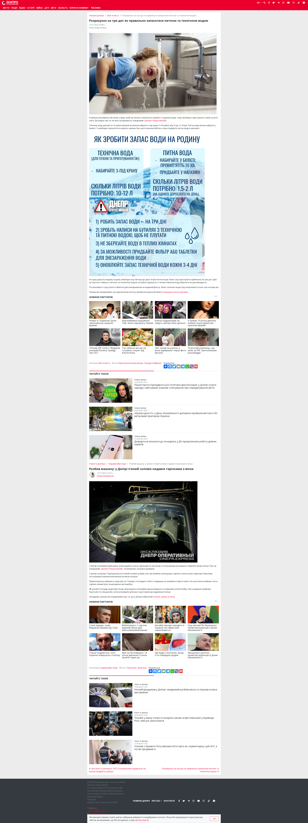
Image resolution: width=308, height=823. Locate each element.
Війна (39, 8)
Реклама (95, 8)
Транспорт (131, 667)
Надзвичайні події (117, 463)
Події (14, 8)
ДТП (47, 8)
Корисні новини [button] (79, 8)
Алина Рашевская (105, 476)
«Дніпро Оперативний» (112, 568)
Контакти (169, 801)
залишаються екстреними (175, 292)
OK (214, 818)
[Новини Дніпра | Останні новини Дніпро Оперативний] (10, 2)
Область (63, 8)
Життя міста (113, 15)
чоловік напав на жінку (164, 596)
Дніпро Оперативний (155, 120)
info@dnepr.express (99, 814)
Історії (31, 8)
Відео (22, 8)
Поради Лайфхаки (152, 363)
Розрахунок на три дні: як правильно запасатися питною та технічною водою (190, 770)
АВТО (53, 8)
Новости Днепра (97, 463)
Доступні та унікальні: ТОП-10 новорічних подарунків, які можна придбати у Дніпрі (117, 770)
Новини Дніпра (96, 15)
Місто (6, 8)
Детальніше (141, 820)
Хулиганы (142, 667)
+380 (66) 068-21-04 (96, 811)
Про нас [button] (156, 801)
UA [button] (258, 2)
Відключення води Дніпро (130, 363)
